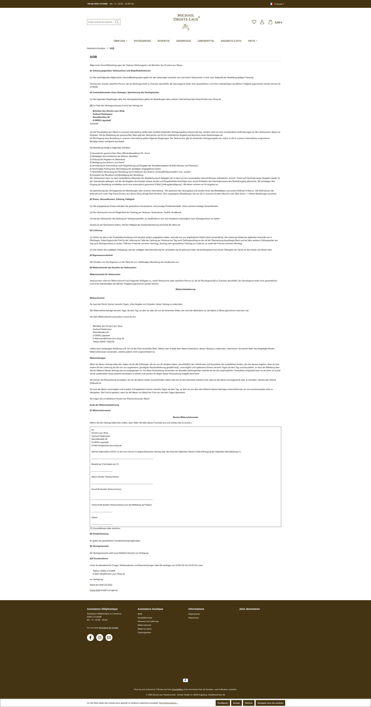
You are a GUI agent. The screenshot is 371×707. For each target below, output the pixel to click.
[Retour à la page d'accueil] (185, 22)
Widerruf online (145, 629)
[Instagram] (99, 637)
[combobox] (100, 22)
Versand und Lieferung (148, 621)
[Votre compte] (262, 22)
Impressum (193, 618)
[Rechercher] (117, 22)
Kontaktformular (145, 618)
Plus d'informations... (168, 703)
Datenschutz (194, 614)
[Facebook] (90, 637)
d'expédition (177, 689)
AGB (140, 614)
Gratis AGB (95, 590)
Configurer (223, 703)
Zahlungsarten (144, 632)
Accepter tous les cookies (270, 703)
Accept (236, 703)
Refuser (249, 703)
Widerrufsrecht (144, 625)
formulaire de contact (108, 628)
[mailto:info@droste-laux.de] (109, 637)
